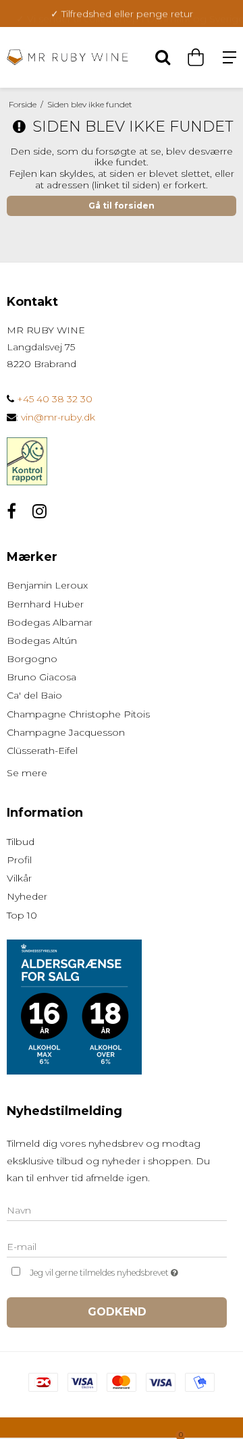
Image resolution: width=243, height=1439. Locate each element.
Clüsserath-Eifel (42, 750)
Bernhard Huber (45, 604)
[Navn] (117, 1210)
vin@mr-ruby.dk (58, 417)
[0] (192, 57)
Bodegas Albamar (49, 622)
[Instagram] (39, 511)
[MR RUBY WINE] (67, 57)
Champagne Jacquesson (66, 732)
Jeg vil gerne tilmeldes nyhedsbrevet (114, 1270)
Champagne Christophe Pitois (78, 714)
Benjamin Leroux (47, 585)
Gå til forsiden (121, 205)
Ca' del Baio (34, 695)
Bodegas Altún (42, 640)
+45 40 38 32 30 (53, 399)
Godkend (117, 1311)
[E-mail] (117, 1247)
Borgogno (32, 659)
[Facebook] (11, 511)
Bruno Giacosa (41, 677)
